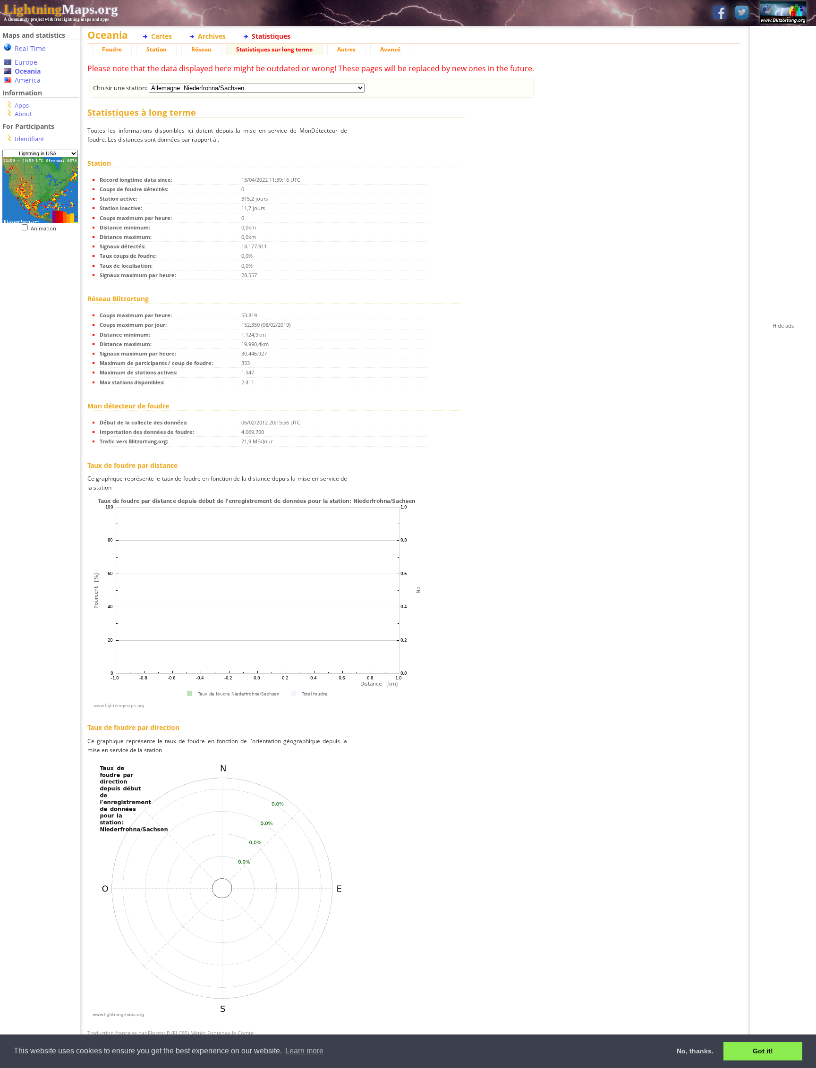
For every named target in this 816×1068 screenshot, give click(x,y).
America (28, 80)
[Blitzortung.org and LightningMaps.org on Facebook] (719, 13)
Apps (22, 105)
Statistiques (271, 36)
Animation (45, 228)
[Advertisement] (40, 425)
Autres (346, 49)
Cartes (161, 36)
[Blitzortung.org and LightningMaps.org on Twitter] (741, 13)
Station (156, 49)
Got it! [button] (763, 1051)
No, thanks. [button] (695, 1051)
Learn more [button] (304, 1051)
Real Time (30, 48)
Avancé (390, 49)
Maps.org (61, 9)
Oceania (28, 71)
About (23, 114)
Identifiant (29, 139)
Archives (212, 36)
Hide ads (783, 325)
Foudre (112, 49)
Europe (26, 62)
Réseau (201, 49)
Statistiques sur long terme (274, 49)
